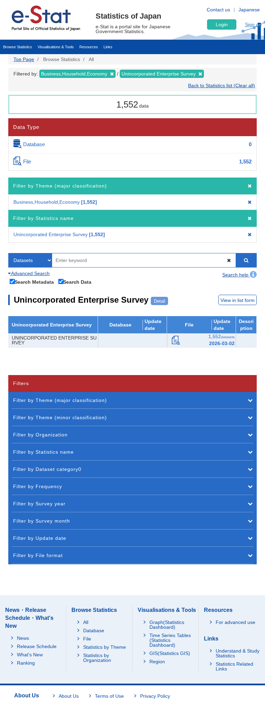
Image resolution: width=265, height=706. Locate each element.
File (87, 638)
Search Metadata (34, 281)
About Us (69, 696)
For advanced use (235, 622)
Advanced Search (30, 273)
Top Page (23, 59)
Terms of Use (109, 696)
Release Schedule (37, 646)
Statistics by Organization (97, 658)
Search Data (77, 281)
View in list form (237, 300)
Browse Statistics (17, 47)
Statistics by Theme (104, 647)
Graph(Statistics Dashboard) (166, 624)
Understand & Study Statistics (237, 653)
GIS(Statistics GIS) (169, 653)
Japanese (249, 9)
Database (93, 630)
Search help (236, 275)
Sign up (253, 24)
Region (157, 661)
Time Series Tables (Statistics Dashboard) (170, 640)
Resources (88, 47)
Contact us (218, 9)
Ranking (26, 662)
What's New (30, 654)
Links (108, 47)
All (85, 622)
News (23, 638)
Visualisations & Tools (56, 47)
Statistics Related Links (234, 666)
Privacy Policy (155, 696)
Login (222, 24)
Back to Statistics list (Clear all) (221, 85)
